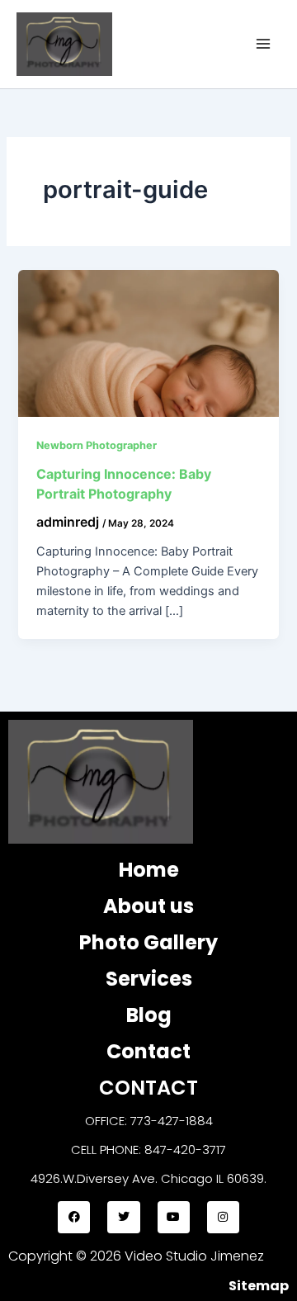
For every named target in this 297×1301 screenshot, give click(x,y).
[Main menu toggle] (263, 43)
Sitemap (259, 1285)
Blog (149, 1015)
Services (149, 978)
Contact (148, 1051)
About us (148, 906)
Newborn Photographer (96, 445)
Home (149, 869)
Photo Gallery (148, 942)
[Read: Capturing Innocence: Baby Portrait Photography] (148, 342)
